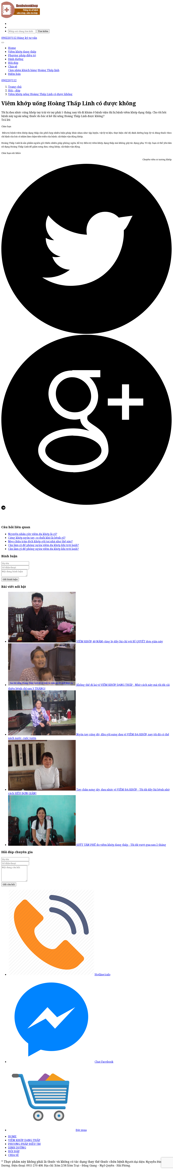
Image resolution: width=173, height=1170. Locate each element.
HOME (12, 1136)
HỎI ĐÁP (14, 1151)
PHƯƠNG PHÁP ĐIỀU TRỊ (24, 1144)
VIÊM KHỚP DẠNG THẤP (24, 1140)
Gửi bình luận (10, 579)
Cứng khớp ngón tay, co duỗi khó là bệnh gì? (36, 538)
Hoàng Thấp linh (48, 70)
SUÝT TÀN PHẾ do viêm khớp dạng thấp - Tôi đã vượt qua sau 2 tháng (121, 845)
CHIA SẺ (13, 1155)
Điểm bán (14, 74)
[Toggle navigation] (2, 42)
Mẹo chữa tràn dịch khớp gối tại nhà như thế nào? (40, 541)
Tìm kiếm (43, 31)
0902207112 (9, 38)
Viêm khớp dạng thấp (22, 51)
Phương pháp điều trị (22, 55)
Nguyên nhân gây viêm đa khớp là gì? (32, 534)
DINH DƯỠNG (17, 1147)
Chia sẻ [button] (12, 66)
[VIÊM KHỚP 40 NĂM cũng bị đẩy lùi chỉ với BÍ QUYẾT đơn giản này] (42, 641)
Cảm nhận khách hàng (22, 70)
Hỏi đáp (13, 63)
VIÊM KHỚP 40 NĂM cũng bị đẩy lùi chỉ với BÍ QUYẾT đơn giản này (119, 641)
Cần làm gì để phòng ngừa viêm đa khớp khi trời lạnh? (43, 545)
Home (12, 48)
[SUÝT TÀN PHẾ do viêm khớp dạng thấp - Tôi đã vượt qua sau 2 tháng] (42, 845)
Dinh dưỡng (15, 59)
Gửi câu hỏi (9, 884)
